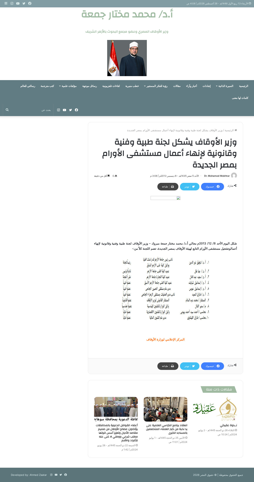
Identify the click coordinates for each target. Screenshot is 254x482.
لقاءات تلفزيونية (111, 85)
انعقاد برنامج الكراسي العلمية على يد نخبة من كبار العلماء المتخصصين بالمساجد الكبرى (166, 429)
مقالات (177, 85)
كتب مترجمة (47, 85)
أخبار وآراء (191, 85)
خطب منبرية (132, 85)
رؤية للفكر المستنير (157, 85)
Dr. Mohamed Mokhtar (217, 175)
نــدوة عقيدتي (228, 425)
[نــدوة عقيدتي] (215, 409)
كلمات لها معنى (240, 97)
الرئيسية (243, 85)
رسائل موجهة (89, 85)
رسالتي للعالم (27, 85)
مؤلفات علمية (69, 85)
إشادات (207, 85)
